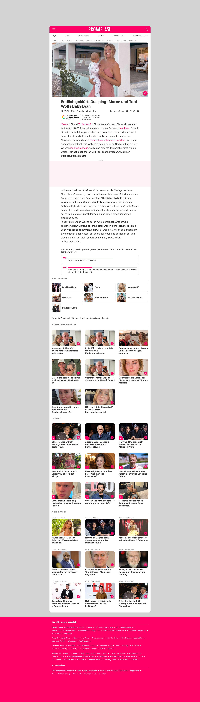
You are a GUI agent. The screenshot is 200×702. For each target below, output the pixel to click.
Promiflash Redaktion (87, 111)
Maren (64, 124)
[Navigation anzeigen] (54, 29)
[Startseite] (100, 29)
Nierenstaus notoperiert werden (107, 140)
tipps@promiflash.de (99, 318)
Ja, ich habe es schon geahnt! (82, 260)
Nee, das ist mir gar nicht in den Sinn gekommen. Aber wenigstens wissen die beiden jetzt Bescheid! (102, 271)
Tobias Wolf (84, 124)
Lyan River (124, 128)
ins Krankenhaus (79, 148)
